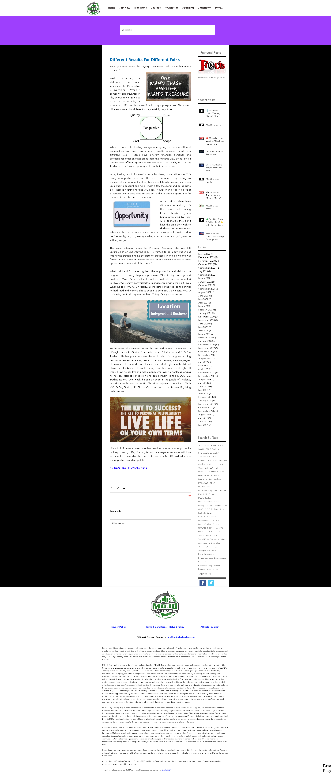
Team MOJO (203, 539)
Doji (206, 468)
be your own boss (205, 558)
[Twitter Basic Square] (211, 583)
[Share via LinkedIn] (123, 488)
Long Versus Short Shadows (209, 479)
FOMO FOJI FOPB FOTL (208, 472)
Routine (216, 524)
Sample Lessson (211, 532)
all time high (203, 547)
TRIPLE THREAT (204, 535)
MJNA (212, 483)
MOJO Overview (205, 487)
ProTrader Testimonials (207, 517)
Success (222, 532)
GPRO (222, 472)
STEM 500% (218, 528)
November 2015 (220, 505)
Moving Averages (205, 505)
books (215, 569)
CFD (225, 460)
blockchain (202, 565)
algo (218, 543)
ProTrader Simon (205, 513)
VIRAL (223, 539)
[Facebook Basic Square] (203, 583)
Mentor (223, 490)
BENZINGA (214, 457)
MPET (216, 490)
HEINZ (207, 475)
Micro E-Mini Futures (206, 494)
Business (201, 460)
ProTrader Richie (217, 509)
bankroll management (207, 554)
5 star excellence (205, 453)
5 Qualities (214, 449)
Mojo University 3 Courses (208, 502)
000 (207, 449)
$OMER (201, 449)
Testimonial (214, 539)
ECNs (212, 468)
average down (204, 550)
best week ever (220, 558)
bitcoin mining (211, 562)
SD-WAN (202, 528)
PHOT (207, 509)
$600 (200, 445)
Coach (201, 468)
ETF (217, 468)
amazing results (216, 547)
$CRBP (220, 445)
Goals (200, 475)
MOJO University (205, 490)
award (213, 550)
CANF (209, 460)
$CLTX (213, 445)
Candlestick (203, 464)
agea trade (202, 543)
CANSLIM (217, 460)
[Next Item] (222, 66)
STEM (209, 528)
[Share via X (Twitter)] (117, 488)
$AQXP (206, 445)
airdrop (212, 543)
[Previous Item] (202, 66)
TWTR (215, 535)
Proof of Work (203, 520)
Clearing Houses (216, 464)
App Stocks (203, 457)
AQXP (216, 453)
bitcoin (201, 562)
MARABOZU (203, 483)
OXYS (200, 509)
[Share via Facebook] (111, 488)
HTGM (214, 475)
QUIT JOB (215, 520)
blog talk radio (214, 565)
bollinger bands (204, 569)
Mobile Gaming (204, 498)
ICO (219, 475)
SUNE (200, 532)
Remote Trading (204, 524)
